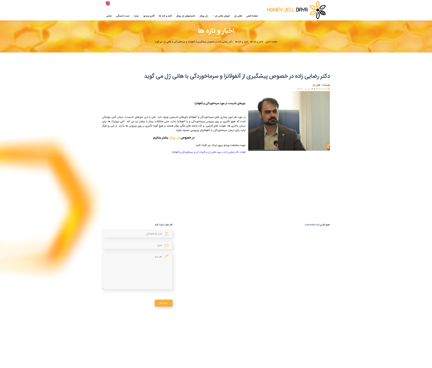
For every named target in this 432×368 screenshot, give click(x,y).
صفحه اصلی (252, 16)
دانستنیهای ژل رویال (185, 16)
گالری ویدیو (149, 16)
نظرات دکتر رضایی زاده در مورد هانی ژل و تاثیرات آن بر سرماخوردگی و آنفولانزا (209, 152)
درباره (136, 16)
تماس (109, 16)
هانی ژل (238, 16)
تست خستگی (122, 16)
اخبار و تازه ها (165, 16)
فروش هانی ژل (222, 16)
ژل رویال (204, 16)
